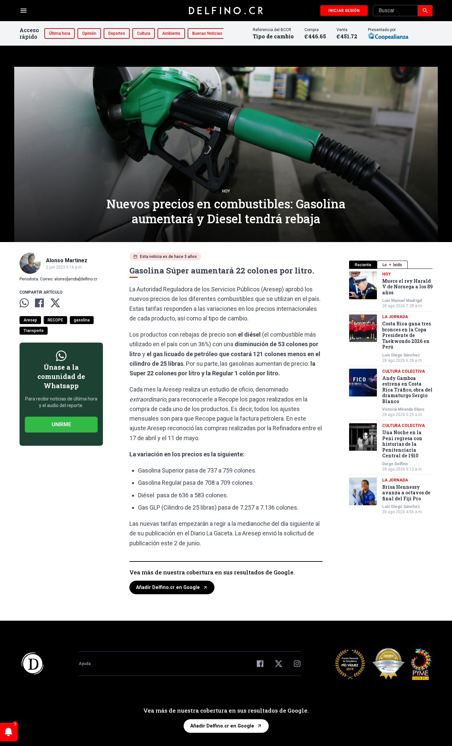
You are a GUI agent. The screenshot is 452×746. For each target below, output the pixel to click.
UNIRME (61, 424)
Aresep (30, 320)
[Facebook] (260, 664)
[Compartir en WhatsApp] (24, 303)
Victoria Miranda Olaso (403, 409)
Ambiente (171, 33)
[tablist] (390, 265)
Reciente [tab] (363, 265)
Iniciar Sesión (344, 10)
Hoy (226, 191)
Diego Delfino (395, 464)
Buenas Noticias (207, 33)
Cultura (143, 33)
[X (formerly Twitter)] (279, 664)
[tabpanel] (390, 393)
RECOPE (55, 320)
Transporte (33, 330)
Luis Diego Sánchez (401, 355)
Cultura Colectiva (403, 371)
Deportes (116, 33)
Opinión (89, 33)
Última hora (59, 33)
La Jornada (395, 317)
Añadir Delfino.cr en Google (168, 587)
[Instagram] (297, 664)
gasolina (82, 320)
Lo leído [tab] (392, 265)
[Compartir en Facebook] (39, 303)
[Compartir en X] (55, 303)
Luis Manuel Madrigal (402, 301)
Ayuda (85, 663)
